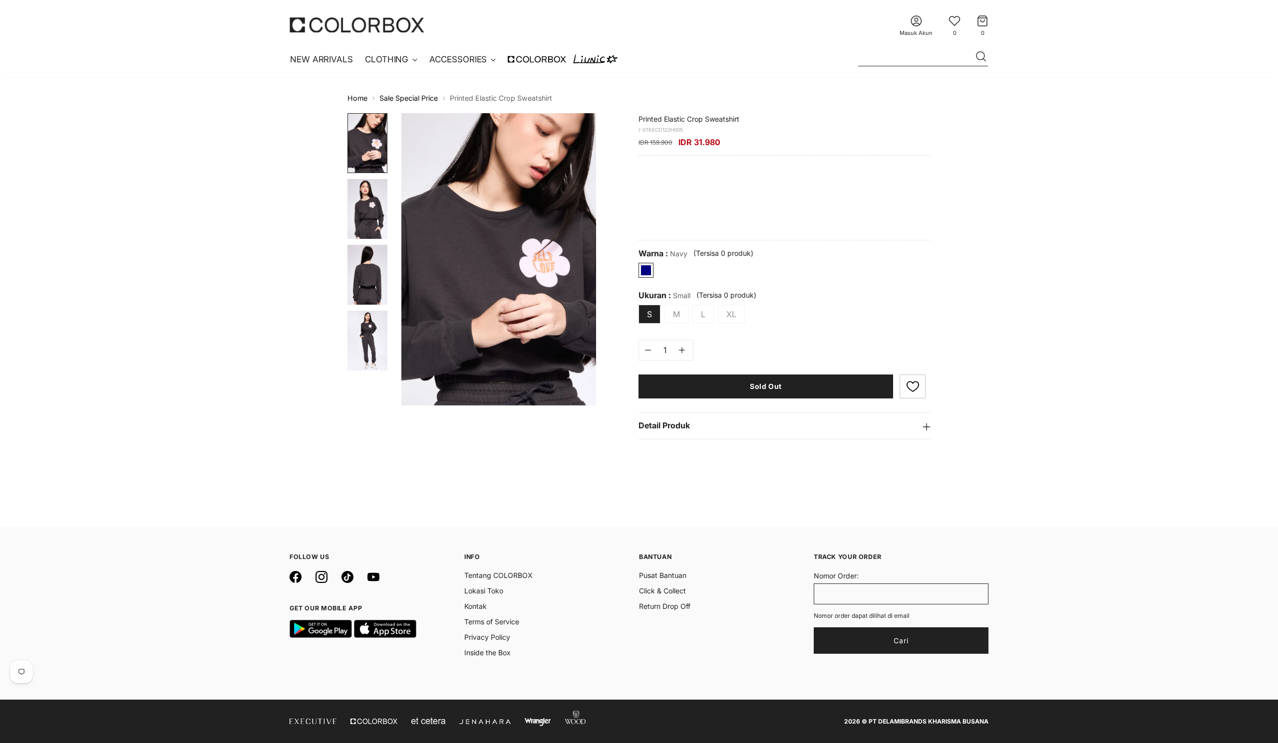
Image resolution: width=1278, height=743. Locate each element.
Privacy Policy (487, 637)
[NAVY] (646, 270)
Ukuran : (664, 295)
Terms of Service (491, 621)
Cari (901, 640)
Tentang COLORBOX (498, 575)
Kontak (475, 606)
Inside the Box (487, 652)
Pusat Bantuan (662, 575)
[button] (913, 386)
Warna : (663, 253)
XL (731, 314)
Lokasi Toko (483, 590)
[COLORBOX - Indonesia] (357, 24)
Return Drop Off (664, 606)
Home (357, 98)
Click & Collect (662, 590)
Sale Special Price (408, 98)
